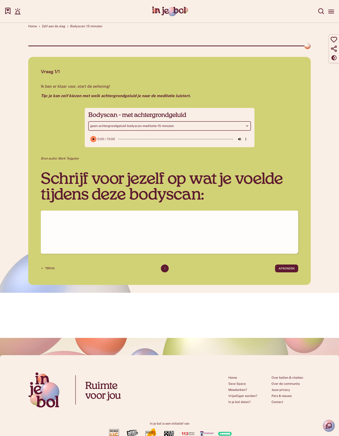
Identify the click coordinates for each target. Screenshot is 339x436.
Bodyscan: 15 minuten (86, 26)
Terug (50, 268)
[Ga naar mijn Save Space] (8, 11)
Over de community (286, 384)
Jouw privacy (281, 390)
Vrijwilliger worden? (242, 396)
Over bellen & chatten (287, 377)
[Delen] (334, 49)
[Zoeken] (321, 11)
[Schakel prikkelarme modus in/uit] (334, 58)
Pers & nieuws (282, 396)
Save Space (237, 384)
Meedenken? (237, 390)
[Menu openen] (331, 11)
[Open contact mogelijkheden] (329, 426)
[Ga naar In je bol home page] (169, 11)
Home (32, 26)
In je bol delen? (239, 402)
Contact (277, 402)
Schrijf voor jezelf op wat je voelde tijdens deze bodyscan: (162, 185)
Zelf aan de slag (53, 26)
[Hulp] (18, 11)
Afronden (287, 268)
